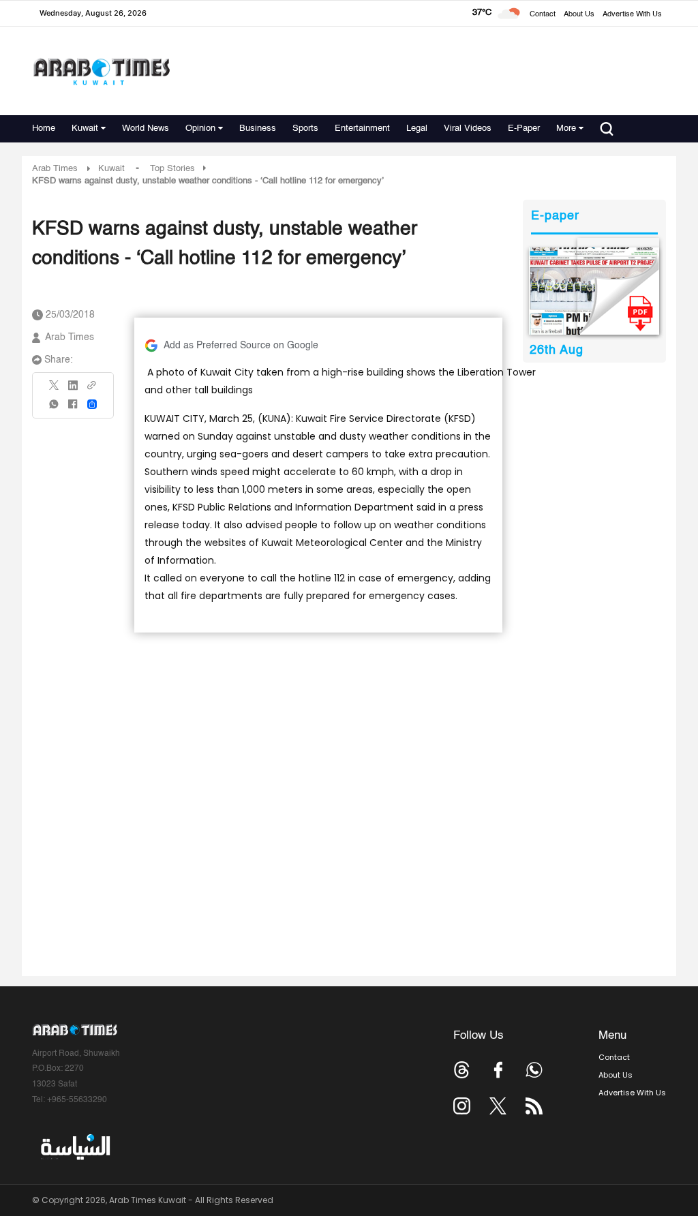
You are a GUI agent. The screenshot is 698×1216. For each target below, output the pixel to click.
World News (145, 128)
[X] (54, 389)
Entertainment (362, 128)
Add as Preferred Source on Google (241, 345)
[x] (497, 1105)
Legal (416, 128)
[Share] (92, 404)
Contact (543, 14)
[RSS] (534, 1105)
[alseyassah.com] (74, 1147)
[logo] (101, 71)
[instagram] (461, 1105)
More (566, 128)
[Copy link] (92, 389)
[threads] (461, 1069)
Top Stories (172, 168)
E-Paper (524, 128)
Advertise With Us (632, 14)
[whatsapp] (54, 408)
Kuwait (85, 128)
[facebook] (72, 408)
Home (43, 128)
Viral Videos (467, 128)
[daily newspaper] (594, 291)
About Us (579, 14)
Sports (305, 128)
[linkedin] (72, 389)
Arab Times (55, 168)
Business (257, 128)
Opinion (200, 128)
